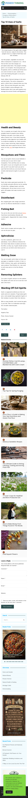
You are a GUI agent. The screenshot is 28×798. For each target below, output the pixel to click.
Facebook (2, 329)
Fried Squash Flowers (10, 554)
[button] (4, 661)
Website (3, 593)
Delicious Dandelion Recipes (12, 442)
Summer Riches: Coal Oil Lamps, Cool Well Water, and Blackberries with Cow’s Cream (14, 363)
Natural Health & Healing (9, 682)
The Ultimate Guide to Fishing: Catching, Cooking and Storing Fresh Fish (13, 465)
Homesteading (7, 688)
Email (3, 585)
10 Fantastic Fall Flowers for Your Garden (12, 754)
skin (11, 147)
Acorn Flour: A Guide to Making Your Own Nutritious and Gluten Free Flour (14, 416)
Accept (9, 792)
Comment (4, 568)
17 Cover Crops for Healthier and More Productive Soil (13, 497)
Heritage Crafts (7, 685)
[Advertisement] (14, 108)
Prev (5, 335)
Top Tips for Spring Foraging (13, 391)
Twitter (6, 329)
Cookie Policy (14, 788)
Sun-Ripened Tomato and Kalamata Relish (13, 656)
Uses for (6, 324)
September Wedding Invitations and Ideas (12, 759)
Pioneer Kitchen (7, 678)
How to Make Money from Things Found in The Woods (12, 525)
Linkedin (10, 329)
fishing (24, 213)
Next (22, 335)
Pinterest (14, 329)
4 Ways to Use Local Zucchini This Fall (13, 763)
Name (3, 578)
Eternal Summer (7, 750)
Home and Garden (8, 672)
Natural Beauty (7, 675)
